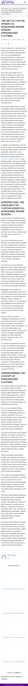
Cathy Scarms (6, 39)
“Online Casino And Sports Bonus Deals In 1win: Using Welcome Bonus (14, 589)
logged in (12, 676)
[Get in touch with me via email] (8, 558)
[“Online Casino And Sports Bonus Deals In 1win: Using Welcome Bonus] (14, 577)
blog (23, 39)
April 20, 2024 (17, 39)
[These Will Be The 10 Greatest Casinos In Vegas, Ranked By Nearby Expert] (14, 626)
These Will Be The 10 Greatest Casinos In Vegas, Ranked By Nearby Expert (14, 637)
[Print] (9, 43)
